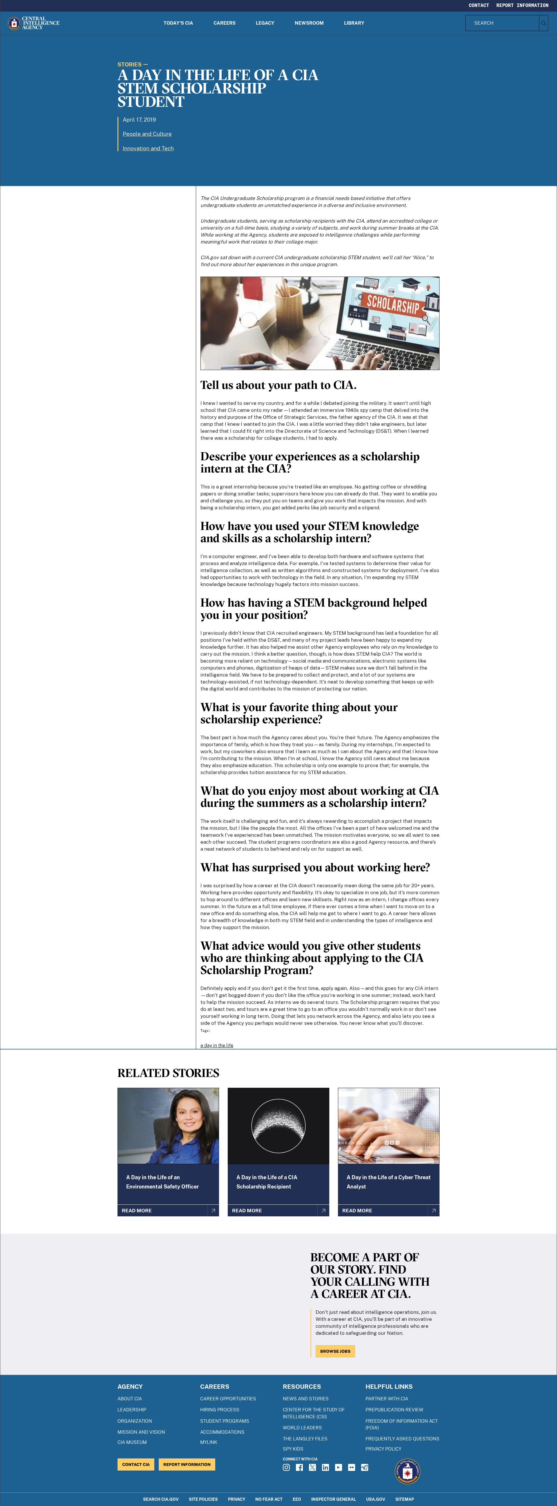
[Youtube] (339, 1469)
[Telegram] (365, 1469)
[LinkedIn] (326, 1469)
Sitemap (404, 1499)
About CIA (129, 1399)
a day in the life (216, 1045)
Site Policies (203, 1499)
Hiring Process (219, 1410)
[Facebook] (300, 1469)
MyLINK (208, 1442)
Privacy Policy (383, 1449)
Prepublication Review (394, 1410)
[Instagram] (287, 1469)
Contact (479, 5)
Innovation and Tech (148, 148)
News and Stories (306, 1399)
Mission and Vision (141, 1432)
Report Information (522, 5)
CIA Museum (132, 1442)
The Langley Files (305, 1439)
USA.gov (375, 1499)
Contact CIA (136, 1464)
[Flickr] (352, 1469)
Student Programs (224, 1421)
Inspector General (333, 1499)
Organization (134, 1421)
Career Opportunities (228, 1399)
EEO (297, 1499)
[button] (178, 23)
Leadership (131, 1410)
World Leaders (302, 1428)
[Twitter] (313, 1469)
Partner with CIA (387, 1399)
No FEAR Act (269, 1499)
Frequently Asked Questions (403, 1439)
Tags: (205, 1030)
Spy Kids (293, 1449)
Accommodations (222, 1432)
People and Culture (147, 134)
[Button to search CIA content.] (543, 23)
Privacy (236, 1499)
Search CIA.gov (161, 1499)
